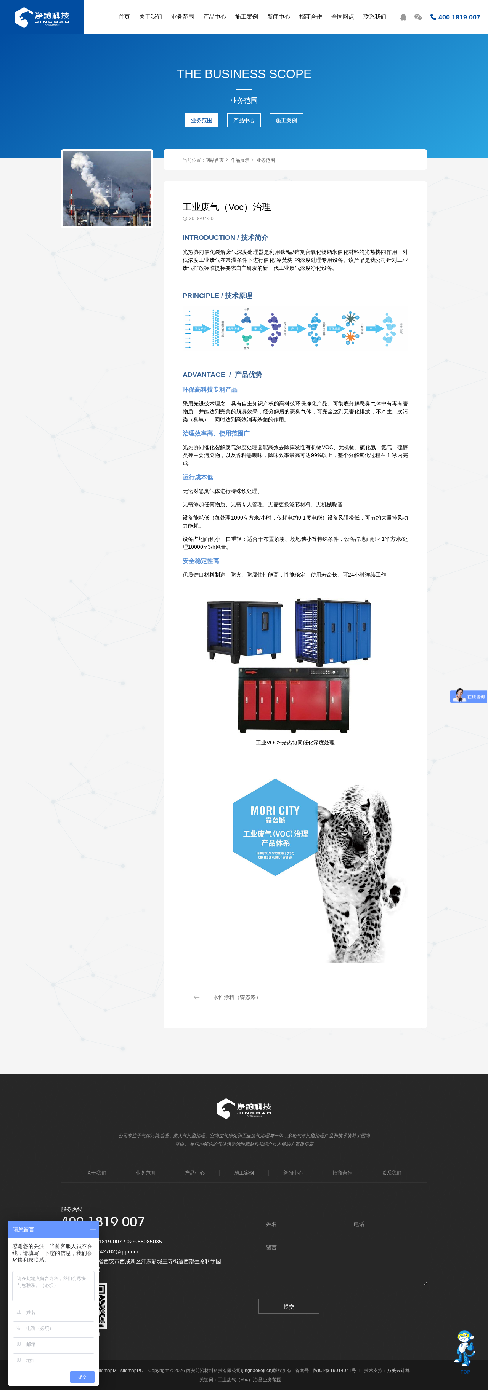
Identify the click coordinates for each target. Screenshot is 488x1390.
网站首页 (214, 160)
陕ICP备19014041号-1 (336, 1370)
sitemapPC (131, 1370)
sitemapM (106, 1370)
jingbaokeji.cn (256, 1370)
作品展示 (240, 160)
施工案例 (286, 120)
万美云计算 (398, 1370)
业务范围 (201, 120)
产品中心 (244, 120)
